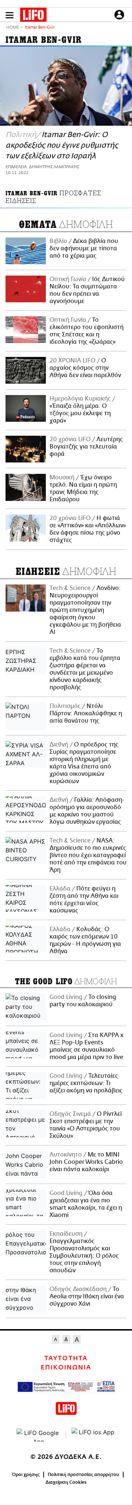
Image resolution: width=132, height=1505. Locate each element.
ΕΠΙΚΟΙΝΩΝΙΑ (66, 1367)
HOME (12, 28)
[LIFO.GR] (33, 16)
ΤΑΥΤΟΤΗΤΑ (65, 1358)
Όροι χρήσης (26, 1474)
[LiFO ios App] (93, 1435)
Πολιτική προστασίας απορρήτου (83, 1474)
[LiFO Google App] (38, 1435)
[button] (9, 15)
